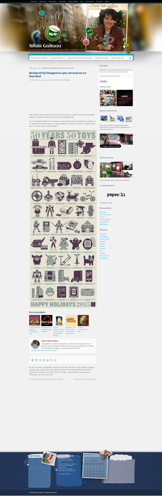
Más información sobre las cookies (80, 58)
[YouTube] (40, 360)
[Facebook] (36, 360)
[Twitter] (32, 360)
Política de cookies (101, 58)
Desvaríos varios (105, 239)
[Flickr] (44, 360)
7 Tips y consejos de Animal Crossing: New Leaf (34, 330)
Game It (102, 217)
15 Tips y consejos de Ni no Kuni (83, 329)
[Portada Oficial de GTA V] (108, 98)
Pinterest (102, 253)
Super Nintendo (73, 372)
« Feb (84, 482)
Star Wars (63, 372)
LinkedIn (102, 248)
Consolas (39, 367)
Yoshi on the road (117, 58)
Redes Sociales (104, 256)
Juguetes (91, 367)
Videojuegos (52, 1)
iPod (73, 367)
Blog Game (103, 212)
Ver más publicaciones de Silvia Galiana (45, 350)
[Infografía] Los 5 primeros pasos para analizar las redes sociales (71, 330)
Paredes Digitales (105, 219)
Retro (52, 372)
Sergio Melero (104, 222)
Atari (33, 367)
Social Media (104, 258)
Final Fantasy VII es (105, 215)
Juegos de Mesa (81, 367)
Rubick (57, 372)
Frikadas (102, 244)
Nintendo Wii (75, 370)
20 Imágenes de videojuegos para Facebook (46, 329)
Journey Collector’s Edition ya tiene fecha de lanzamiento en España (58, 331)
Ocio (81, 1)
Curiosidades (47, 367)
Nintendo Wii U (86, 370)
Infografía (64, 367)
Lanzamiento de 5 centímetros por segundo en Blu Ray (46, 379)
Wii (40, 374)
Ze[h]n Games (104, 224)
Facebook (103, 241)
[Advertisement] (62, 98)
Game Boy (56, 367)
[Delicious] (51, 360)
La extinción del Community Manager (84, 379)
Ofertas (107, 1)
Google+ (102, 246)
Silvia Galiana (45, 46)
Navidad (43, 370)
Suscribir (103, 81)
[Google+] (55, 360)
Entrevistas (43, 1)
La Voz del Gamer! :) (57, 58)
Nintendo (57, 370)
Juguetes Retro (34, 370)
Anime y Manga (73, 1)
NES (52, 370)
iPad (69, 367)
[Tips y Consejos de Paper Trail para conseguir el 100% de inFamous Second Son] (124, 98)
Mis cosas (99, 1)
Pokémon (42, 372)
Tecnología (62, 1)
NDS (48, 370)
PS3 (48, 372)
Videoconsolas (84, 372)
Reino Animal (90, 1)
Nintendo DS (65, 370)
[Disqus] (62, 410)
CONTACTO (74, 473)
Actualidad (34, 1)
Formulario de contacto (39, 58)
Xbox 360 (49, 374)
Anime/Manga (104, 236)
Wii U (43, 374)
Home (39, 68)
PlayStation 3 (33, 372)
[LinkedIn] (47, 360)
